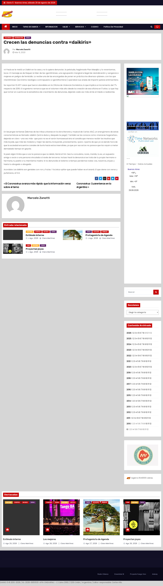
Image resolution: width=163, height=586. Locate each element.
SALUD (65, 27)
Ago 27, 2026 (91, 543)
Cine (28, 245)
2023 (129, 350)
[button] (151, 26)
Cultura (29, 232)
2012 (129, 412)
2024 (129, 344)
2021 (129, 361)
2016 (129, 389)
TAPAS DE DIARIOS (31, 27)
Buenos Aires (134, 169)
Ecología (96, 232)
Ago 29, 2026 (11, 543)
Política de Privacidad (113, 27)
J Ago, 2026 (33, 238)
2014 (129, 401)
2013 (129, 406)
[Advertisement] (61, 112)
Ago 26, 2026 (131, 543)
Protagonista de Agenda (99, 235)
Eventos (38, 232)
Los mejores (49, 539)
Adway (155, 574)
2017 (129, 384)
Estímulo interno (35, 235)
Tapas (28, 38)
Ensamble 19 (119, 574)
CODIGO (94, 27)
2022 (129, 355)
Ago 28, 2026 (51, 543)
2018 (129, 378)
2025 (129, 338)
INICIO (15, 27)
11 (149, 338)
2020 (129, 366)
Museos (46, 232)
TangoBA (49, 502)
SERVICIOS (79, 27)
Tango (57, 502)
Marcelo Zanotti (23, 50)
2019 (129, 372)
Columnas (8, 38)
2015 (129, 395)
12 (151, 338)
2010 (129, 423)
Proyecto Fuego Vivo (138, 574)
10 (147, 338)
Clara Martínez (48, 238)
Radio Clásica (103, 574)
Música (72, 502)
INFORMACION (51, 27)
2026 (129, 333)
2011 (128, 418)
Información (19, 38)
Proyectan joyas (35, 249)
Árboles (105, 232)
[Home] (6, 27)
